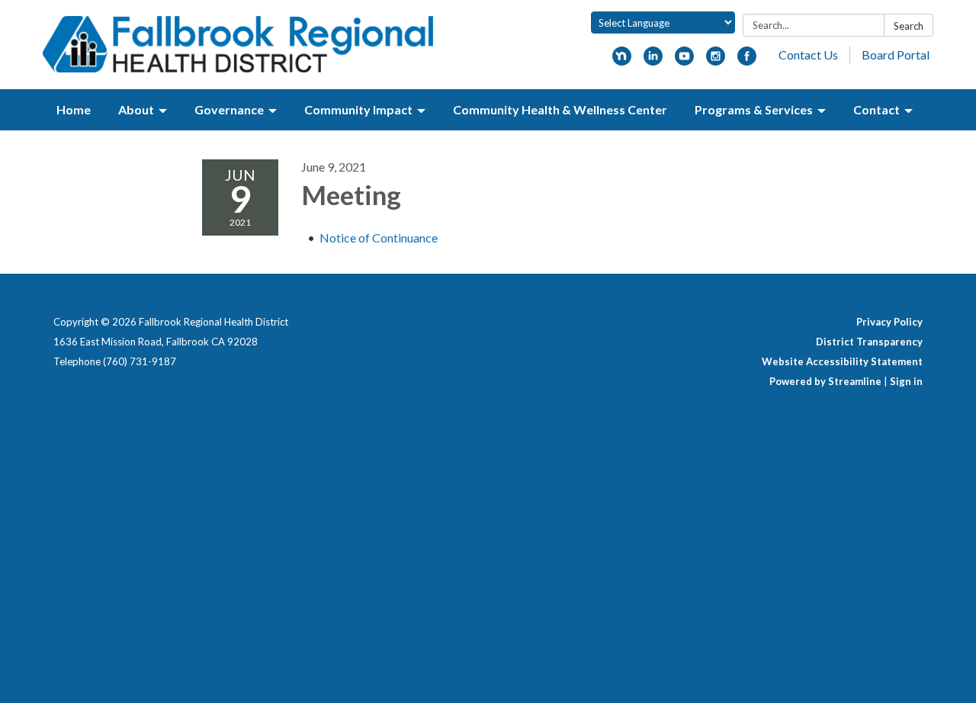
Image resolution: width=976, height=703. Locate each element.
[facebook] (746, 60)
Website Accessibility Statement (842, 361)
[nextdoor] (621, 60)
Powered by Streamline (825, 381)
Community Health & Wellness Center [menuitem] (560, 109)
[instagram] (715, 60)
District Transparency (869, 341)
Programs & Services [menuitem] (754, 109)
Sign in (906, 381)
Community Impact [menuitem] (358, 109)
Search (908, 26)
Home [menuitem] (73, 109)
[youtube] (684, 60)
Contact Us (808, 54)
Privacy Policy (889, 322)
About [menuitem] (136, 109)
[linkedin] (653, 60)
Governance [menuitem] (229, 109)
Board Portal (895, 54)
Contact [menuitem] (876, 109)
